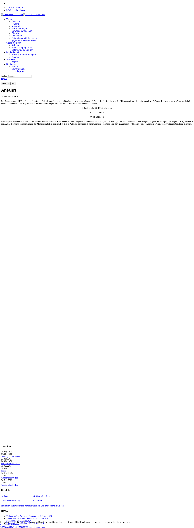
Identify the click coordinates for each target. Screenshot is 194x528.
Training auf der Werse (10, 456)
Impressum (37, 500)
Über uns (16, 21)
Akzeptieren (5, 524)
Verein (9, 19)
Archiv (15, 62)
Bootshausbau (18, 69)
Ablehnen (15, 524)
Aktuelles (10, 59)
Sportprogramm (13, 43)
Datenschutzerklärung (10, 500)
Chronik (15, 33)
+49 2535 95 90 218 (14, 8)
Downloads (17, 36)
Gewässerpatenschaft (22, 31)
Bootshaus (11, 64)
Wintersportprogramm (22, 47)
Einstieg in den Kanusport (24, 55)
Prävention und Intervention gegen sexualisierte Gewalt (24, 39)
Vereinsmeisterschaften (10, 463)
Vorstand (16, 26)
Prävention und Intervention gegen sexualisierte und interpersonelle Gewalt (32, 506)
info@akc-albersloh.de (15, 10)
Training (15, 24)
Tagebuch (21, 71)
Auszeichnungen (19, 28)
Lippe (3, 471)
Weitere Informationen (9, 527)
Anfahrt (15, 66)
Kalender (16, 45)
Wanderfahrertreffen (9, 478)
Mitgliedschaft (12, 52)
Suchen (4, 76)
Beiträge (16, 57)
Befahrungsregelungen (22, 50)
